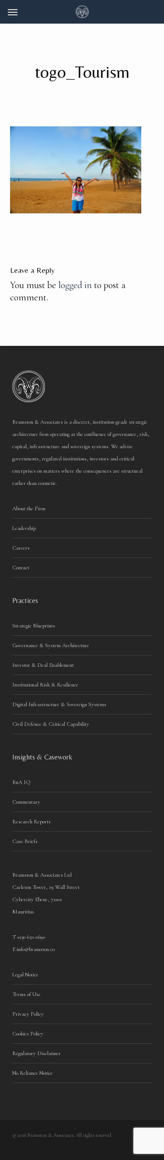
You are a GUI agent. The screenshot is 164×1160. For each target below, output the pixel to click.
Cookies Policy (27, 1033)
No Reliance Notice (32, 1072)
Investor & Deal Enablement (43, 665)
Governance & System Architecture (50, 645)
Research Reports (31, 821)
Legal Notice (25, 974)
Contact (20, 567)
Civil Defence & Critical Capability (50, 724)
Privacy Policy (28, 1013)
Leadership (24, 528)
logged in (75, 285)
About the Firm (28, 508)
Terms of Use (26, 994)
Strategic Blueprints (33, 625)
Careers (21, 547)
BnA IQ (21, 782)
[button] (12, 11)
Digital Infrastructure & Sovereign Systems (59, 704)
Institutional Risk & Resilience (45, 684)
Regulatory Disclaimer (36, 1053)
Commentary (26, 801)
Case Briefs (25, 841)
